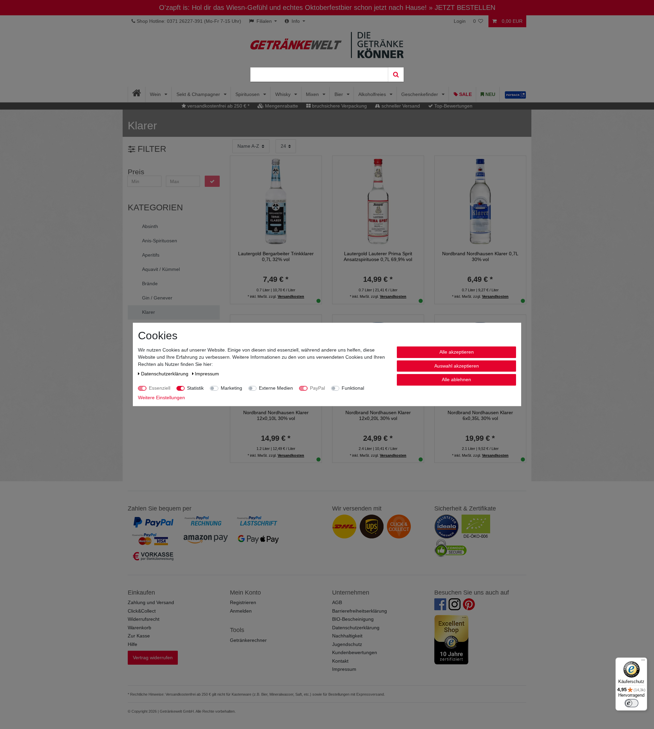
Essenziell (159, 388)
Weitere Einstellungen (161, 397)
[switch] (631, 703)
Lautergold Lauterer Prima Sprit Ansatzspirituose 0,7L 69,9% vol (378, 256)
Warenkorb (139, 627)
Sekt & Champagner (198, 94)
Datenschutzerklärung (355, 627)
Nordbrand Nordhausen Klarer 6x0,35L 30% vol (480, 415)
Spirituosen (248, 94)
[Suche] (396, 74)
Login (460, 21)
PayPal (317, 388)
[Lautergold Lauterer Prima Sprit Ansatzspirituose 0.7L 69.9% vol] (378, 201)
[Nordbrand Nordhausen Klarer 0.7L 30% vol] (480, 201)
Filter (150, 148)
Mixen (313, 94)
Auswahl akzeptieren (456, 366)
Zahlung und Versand (151, 602)
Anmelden (241, 611)
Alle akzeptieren (456, 352)
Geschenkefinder (420, 94)
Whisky (283, 94)
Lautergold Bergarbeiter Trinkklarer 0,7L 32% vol (276, 256)
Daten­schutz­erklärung (165, 373)
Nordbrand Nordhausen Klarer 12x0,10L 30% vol (276, 415)
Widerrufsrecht (143, 619)
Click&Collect (142, 611)
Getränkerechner (248, 640)
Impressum (344, 669)
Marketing (231, 388)
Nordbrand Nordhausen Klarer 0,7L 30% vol (480, 256)
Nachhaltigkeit (347, 635)
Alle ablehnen (456, 379)
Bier (339, 94)
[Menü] (643, 662)
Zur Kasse (139, 635)
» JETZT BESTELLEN (462, 7)
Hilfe (132, 644)
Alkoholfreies (372, 94)
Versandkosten (291, 296)
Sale (465, 94)
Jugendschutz (347, 644)
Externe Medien (276, 388)
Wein (156, 94)
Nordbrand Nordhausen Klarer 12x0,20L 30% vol (378, 415)
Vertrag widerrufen (153, 657)
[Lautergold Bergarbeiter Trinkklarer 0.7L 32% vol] (276, 201)
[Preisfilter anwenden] (212, 181)
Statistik (195, 388)
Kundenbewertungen (354, 652)
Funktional (353, 388)
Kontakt (340, 661)
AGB (337, 602)
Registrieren (243, 602)
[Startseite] (136, 94)
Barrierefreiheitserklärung (359, 611)
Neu (489, 94)
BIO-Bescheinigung (353, 619)
